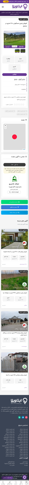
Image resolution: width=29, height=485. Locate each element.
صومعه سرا (15, 288)
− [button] (5, 128)
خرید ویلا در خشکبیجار (23, 439)
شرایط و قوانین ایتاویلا (9, 463)
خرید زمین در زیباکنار (9, 434)
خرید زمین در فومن (10, 449)
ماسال (13, 12)
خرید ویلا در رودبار (24, 454)
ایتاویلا (21, 407)
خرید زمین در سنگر (10, 441)
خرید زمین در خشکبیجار (9, 439)
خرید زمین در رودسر (10, 452)
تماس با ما (12, 465)
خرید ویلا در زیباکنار (23, 434)
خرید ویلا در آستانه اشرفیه (22, 446)
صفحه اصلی (25, 12)
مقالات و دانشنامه (24, 463)
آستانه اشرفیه (15, 247)
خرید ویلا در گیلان (24, 431)
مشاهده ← (6, 1)
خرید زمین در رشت (10, 432)
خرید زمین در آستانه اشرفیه (8, 446)
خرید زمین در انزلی (10, 444)
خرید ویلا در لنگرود (24, 451)
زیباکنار (16, 329)
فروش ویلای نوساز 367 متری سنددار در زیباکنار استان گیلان (15, 334)
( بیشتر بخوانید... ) (14, 413)
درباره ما (26, 465)
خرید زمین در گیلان (9, 111)
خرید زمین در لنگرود (10, 451)
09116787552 (15, 192)
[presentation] (23, 39)
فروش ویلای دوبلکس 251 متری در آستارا (16, 375)
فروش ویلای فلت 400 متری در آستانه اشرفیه (15, 252)
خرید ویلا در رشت (24, 432)
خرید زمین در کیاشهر (9, 442)
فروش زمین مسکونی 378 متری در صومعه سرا (15, 293)
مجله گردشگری (11, 462)
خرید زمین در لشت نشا (9, 436)
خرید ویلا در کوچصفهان (23, 437)
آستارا (17, 370)
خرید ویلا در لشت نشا (23, 436)
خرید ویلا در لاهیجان (23, 447)
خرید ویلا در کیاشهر (23, 442)
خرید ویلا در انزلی (24, 444)
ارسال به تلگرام (13, 207)
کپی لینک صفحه (13, 212)
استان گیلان (18, 12)
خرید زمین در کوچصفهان (9, 437)
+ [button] (5, 126)
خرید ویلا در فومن (24, 449)
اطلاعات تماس (6, 478)
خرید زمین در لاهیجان (9, 447)
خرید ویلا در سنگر (24, 441)
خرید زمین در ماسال (21, 114)
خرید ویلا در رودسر (24, 452)
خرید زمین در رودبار (10, 454)
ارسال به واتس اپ (13, 202)
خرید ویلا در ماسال (24, 456)
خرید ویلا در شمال (24, 429)
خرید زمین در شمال (21, 111)
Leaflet (24, 149)
